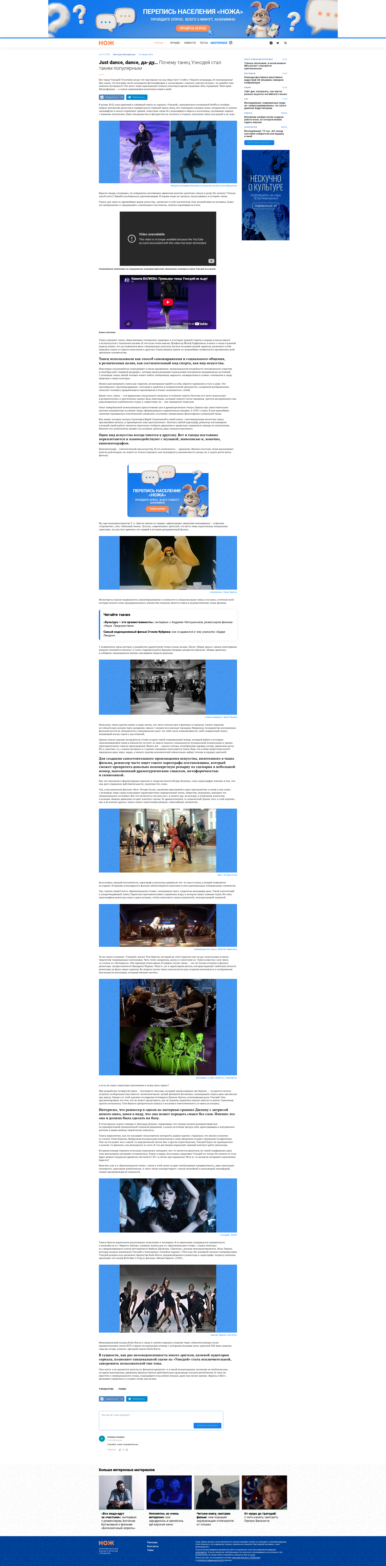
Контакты (153, 1546)
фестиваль (250, 73)
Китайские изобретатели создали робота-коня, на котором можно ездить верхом (263, 120)
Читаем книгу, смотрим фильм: (215, 1519)
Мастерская (219, 42)
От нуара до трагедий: (261, 1517)
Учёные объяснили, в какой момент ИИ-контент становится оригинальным (265, 66)
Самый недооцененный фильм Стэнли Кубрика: (164, 633)
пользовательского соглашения (246, 1558)
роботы (248, 113)
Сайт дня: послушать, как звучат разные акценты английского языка (265, 92)
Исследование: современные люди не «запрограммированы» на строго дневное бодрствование (265, 106)
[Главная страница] (106, 43)
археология (250, 127)
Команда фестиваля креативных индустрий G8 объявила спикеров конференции (263, 80)
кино (123, 1388)
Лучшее (175, 42)
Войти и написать (207, 1425)
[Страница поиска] (285, 43)
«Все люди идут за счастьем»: (118, 1521)
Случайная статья (231, 43)
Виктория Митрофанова (124, 54)
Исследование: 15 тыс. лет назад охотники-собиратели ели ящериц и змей (264, 134)
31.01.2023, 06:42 (114, 1440)
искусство (104, 54)
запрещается (201, 1552)
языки (247, 87)
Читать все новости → (259, 142)
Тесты (204, 42)
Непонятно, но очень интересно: (166, 1519)
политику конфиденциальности (211, 1560)
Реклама (152, 1542)
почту (252, 1555)
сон (246, 99)
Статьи (158, 42)
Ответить (111, 1449)
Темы (150, 1550)
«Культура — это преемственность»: (168, 623)
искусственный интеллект (258, 59)
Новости (190, 42)
